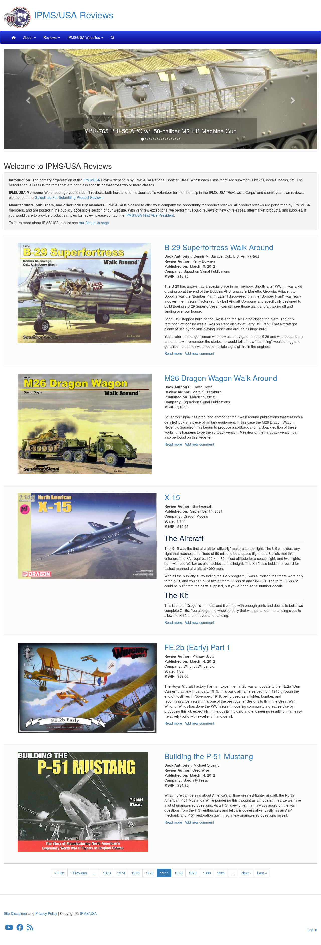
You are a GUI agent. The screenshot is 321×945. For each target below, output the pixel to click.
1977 (165, 873)
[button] (27, 99)
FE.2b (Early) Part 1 (197, 647)
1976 (150, 872)
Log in (312, 929)
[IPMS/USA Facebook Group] (19, 928)
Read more (173, 353)
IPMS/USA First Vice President (149, 215)
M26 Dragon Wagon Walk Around (220, 377)
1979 (193, 872)
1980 (207, 872)
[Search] (112, 37)
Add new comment (199, 353)
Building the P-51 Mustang (208, 756)
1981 (221, 872)
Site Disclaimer (15, 913)
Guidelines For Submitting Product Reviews (69, 197)
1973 (107, 872)
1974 (121, 872)
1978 (178, 872)
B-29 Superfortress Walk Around (218, 247)
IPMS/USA (91, 179)
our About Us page (94, 222)
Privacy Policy (46, 913)
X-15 (172, 497)
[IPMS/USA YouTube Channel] (9, 928)
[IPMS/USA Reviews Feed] (30, 928)
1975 (135, 872)
